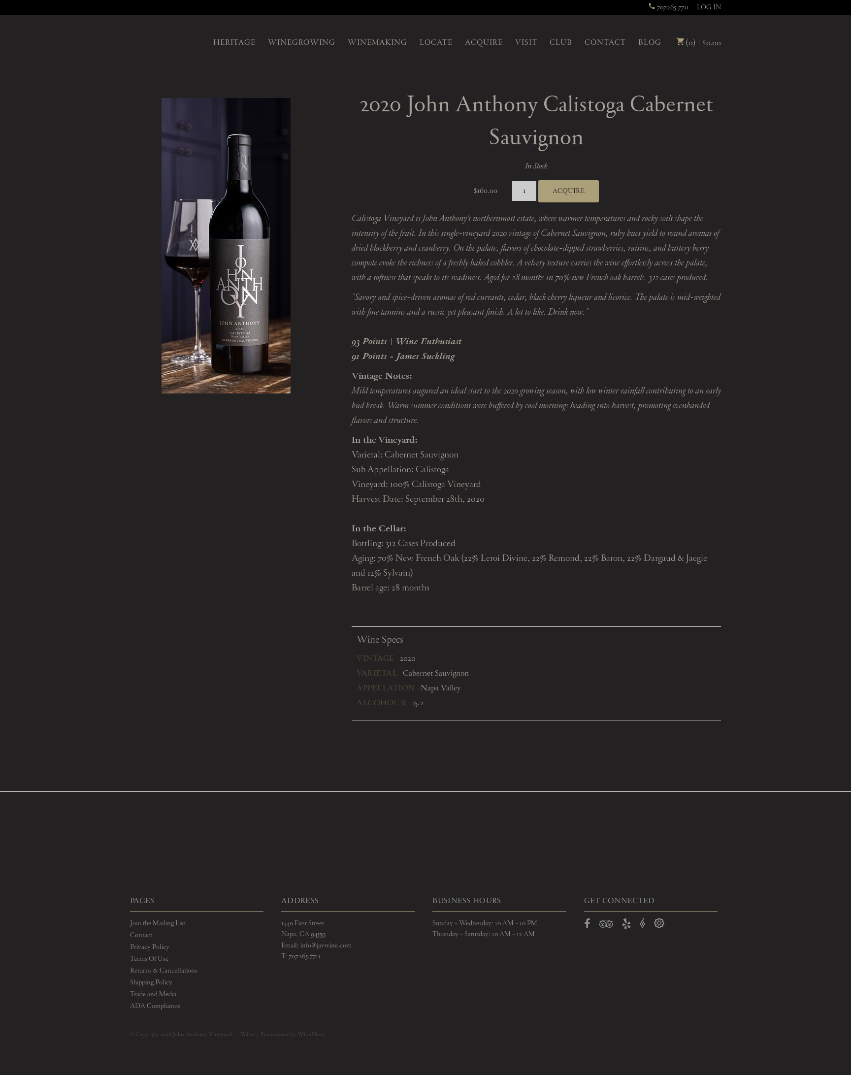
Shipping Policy (151, 982)
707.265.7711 (672, 7)
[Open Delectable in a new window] (659, 924)
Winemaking (377, 43)
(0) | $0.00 (702, 43)
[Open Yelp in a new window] (626, 926)
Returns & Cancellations (163, 970)
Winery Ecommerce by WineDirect (283, 1035)
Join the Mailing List (157, 923)
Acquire (484, 43)
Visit (526, 43)
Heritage (234, 43)
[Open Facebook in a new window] (587, 926)
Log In (709, 7)
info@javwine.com (326, 945)
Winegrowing (301, 43)
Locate (436, 43)
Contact (605, 43)
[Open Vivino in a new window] (643, 924)
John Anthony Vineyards (163, 42)
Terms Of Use (149, 958)
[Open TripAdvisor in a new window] (606, 926)
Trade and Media (153, 994)
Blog (649, 43)
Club (561, 43)
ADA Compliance (155, 1006)
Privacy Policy (149, 947)
